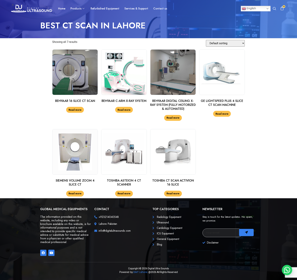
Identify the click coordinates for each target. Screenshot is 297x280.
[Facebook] (43, 253)
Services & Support (136, 8)
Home (61, 8)
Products (75, 8)
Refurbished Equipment (105, 8)
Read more (75, 110)
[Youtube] (51, 253)
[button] (274, 9)
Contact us (160, 8)
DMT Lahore (140, 272)
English (251, 8)
